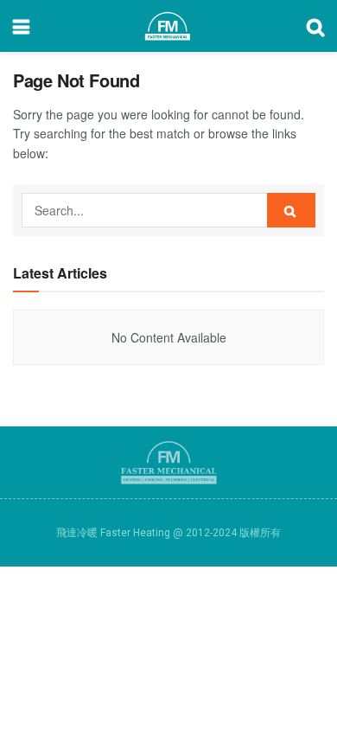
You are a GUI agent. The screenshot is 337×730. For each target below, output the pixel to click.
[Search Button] (291, 210)
